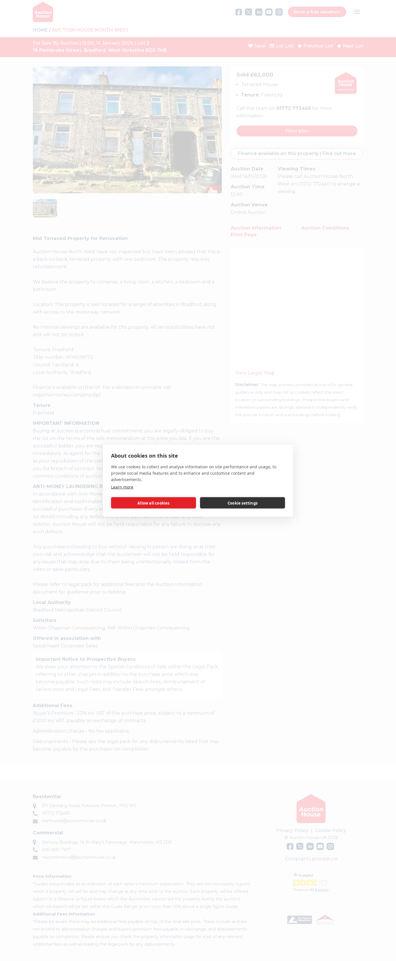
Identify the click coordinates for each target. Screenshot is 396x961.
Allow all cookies (153, 502)
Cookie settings (242, 502)
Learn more (122, 487)
